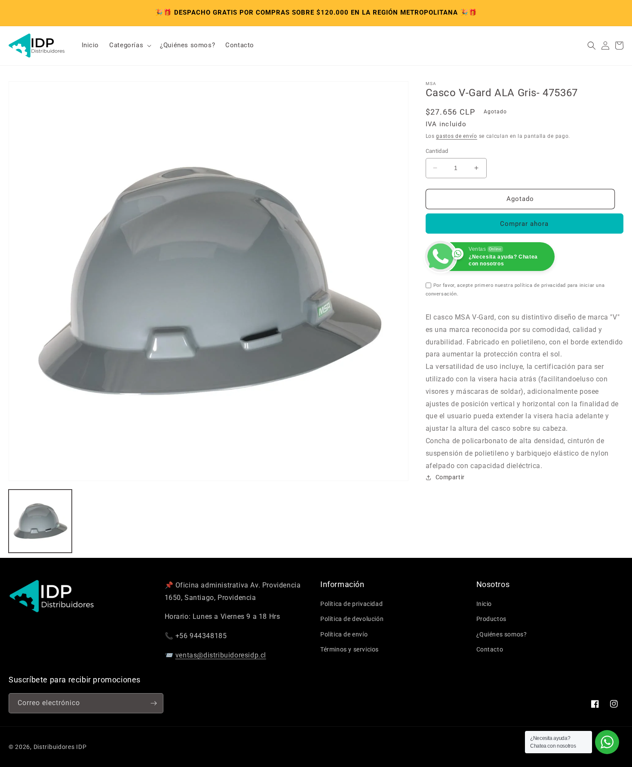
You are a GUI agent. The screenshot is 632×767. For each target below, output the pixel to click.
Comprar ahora (524, 224)
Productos (491, 618)
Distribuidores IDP (60, 746)
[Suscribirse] (153, 703)
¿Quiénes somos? (501, 634)
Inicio (484, 603)
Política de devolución (351, 618)
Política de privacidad (351, 603)
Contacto (489, 649)
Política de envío (344, 634)
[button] (129, 45)
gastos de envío (456, 136)
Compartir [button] (450, 477)
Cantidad (437, 151)
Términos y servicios (349, 649)
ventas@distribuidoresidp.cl (220, 655)
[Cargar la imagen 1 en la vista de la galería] (40, 521)
